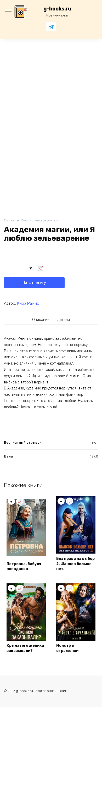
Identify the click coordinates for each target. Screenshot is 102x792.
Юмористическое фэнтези (39, 220)
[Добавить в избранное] (30, 267)
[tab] (41, 320)
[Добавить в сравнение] (40, 267)
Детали (63, 319)
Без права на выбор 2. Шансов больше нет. (75, 563)
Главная (9, 220)
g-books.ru (57, 9)
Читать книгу (34, 283)
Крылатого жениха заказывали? (25, 648)
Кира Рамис (28, 303)
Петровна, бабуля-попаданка (25, 566)
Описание (40, 319)
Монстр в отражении (67, 648)
